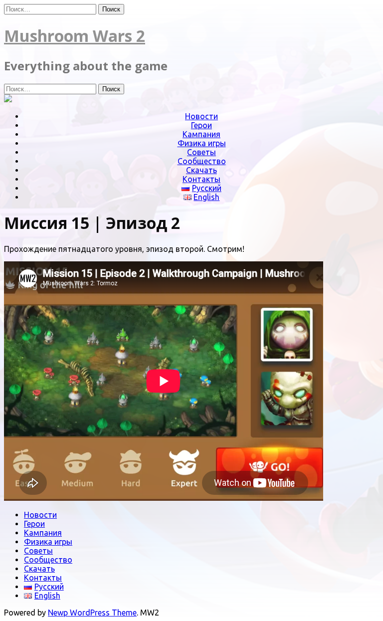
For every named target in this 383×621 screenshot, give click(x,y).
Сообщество (202, 161)
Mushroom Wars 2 (74, 35)
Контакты (201, 179)
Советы (201, 152)
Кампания (201, 134)
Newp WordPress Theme (92, 612)
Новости (201, 116)
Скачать (201, 170)
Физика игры (202, 143)
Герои (201, 125)
